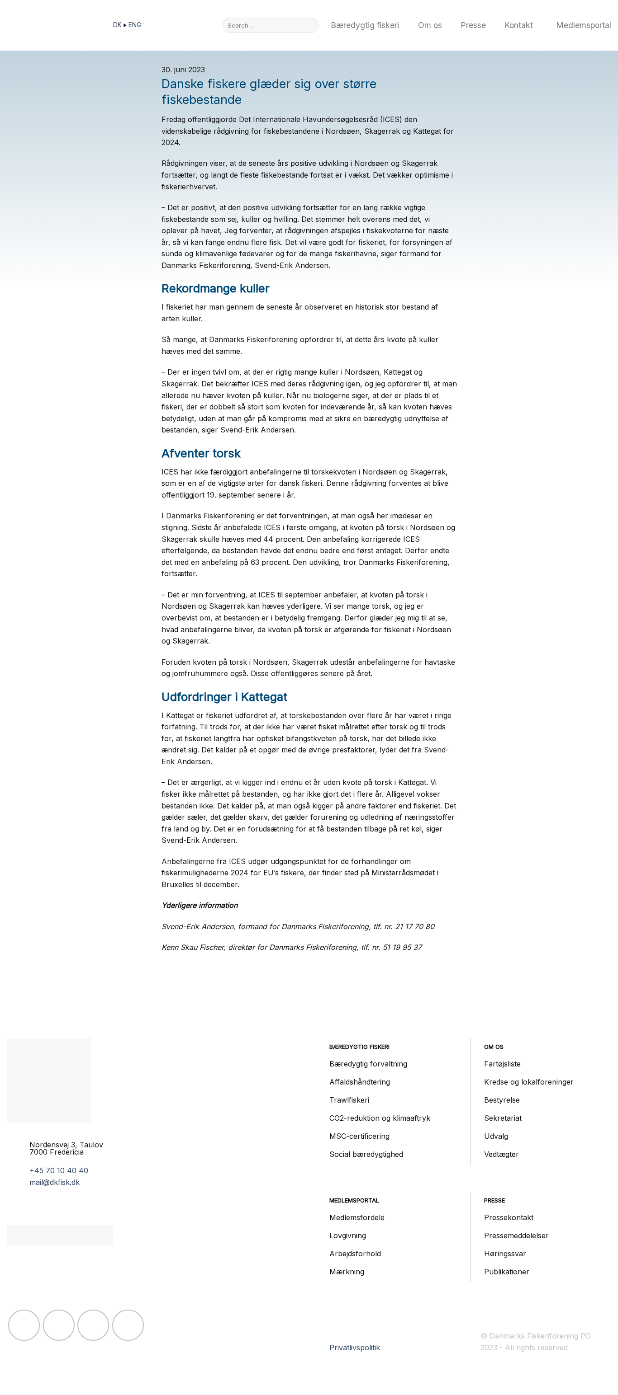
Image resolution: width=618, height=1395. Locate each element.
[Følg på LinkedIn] (93, 1325)
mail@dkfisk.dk (54, 1182)
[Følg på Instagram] (59, 1325)
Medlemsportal (583, 25)
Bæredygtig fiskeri (365, 25)
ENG (134, 24)
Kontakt (518, 25)
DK (118, 24)
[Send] (309, 25)
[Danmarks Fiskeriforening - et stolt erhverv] (52, 25)
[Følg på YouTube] (128, 1325)
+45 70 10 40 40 (58, 1170)
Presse (473, 25)
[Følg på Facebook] (24, 1325)
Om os (430, 25)
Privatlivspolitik (354, 1347)
